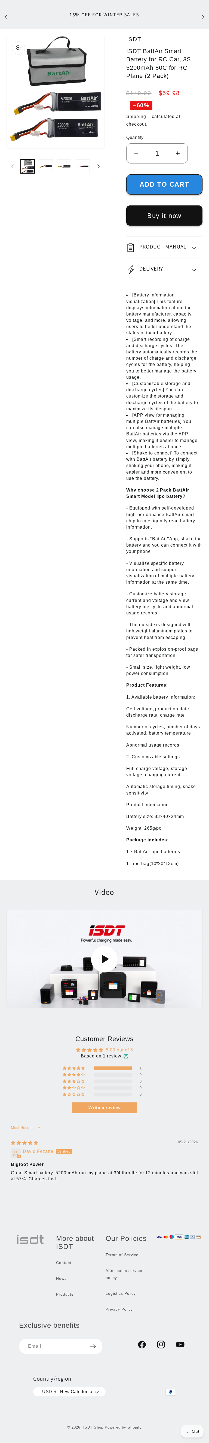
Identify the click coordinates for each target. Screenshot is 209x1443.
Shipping (136, 116)
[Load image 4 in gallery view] (83, 166)
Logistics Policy (121, 1293)
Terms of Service (122, 1255)
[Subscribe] (92, 1346)
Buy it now (164, 215)
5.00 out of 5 (119, 1050)
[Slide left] (13, 166)
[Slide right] (98, 166)
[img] (24, 1143)
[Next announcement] (203, 17)
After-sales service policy (124, 1274)
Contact (63, 1262)
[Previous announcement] (6, 17)
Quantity (135, 137)
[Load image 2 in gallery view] (46, 166)
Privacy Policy (119, 1309)
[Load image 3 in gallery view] (64, 166)
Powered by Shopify (123, 1427)
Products (64, 1294)
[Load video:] (104, 959)
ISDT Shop (93, 1427)
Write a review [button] (104, 1107)
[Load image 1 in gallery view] (28, 166)
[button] (164, 248)
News (61, 1278)
